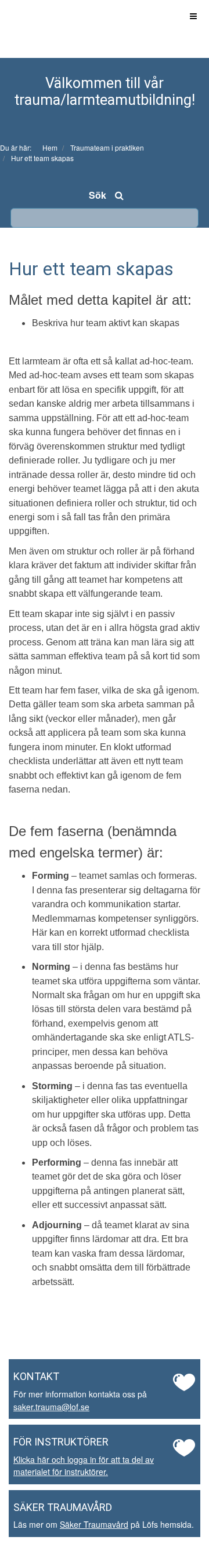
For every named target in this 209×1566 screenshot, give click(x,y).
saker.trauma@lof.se (51, 1406)
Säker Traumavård (94, 1524)
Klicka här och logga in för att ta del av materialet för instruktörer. (83, 1465)
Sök (97, 195)
